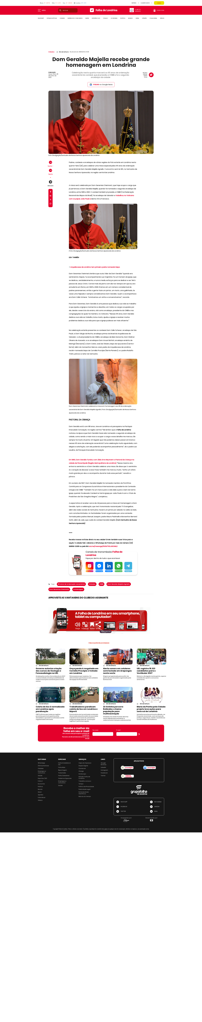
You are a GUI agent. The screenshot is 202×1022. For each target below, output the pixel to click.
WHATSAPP (41, 18)
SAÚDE (87, 18)
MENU (44, 10)
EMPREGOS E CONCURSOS (75, 18)
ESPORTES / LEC (96, 18)
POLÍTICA (122, 18)
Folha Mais (61, 767)
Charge (81, 771)
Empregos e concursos (42, 772)
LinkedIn (103, 767)
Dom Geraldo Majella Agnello (119, 584)
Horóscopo (82, 774)
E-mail (118, 730)
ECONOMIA (114, 18)
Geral (39, 792)
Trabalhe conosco (85, 781)
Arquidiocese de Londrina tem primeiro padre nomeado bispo (95, 267)
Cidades (51, 52)
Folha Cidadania (63, 775)
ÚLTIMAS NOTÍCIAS (52, 18)
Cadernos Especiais (65, 778)
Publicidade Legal (84, 789)
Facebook (104, 773)
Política (40, 786)
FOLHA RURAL (153, 18)
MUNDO (130, 18)
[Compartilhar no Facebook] (50, 192)
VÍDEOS (162, 18)
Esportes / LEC (42, 778)
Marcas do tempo (85, 796)
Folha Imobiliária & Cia (64, 764)
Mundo (40, 789)
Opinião (40, 795)
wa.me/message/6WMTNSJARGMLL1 (103, 546)
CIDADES (62, 18)
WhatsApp (41, 763)
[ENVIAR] (139, 734)
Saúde (40, 775)
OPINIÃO (144, 18)
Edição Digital (83, 766)
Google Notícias (103, 764)
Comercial (82, 768)
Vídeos (40, 800)
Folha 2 (40, 781)
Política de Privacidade (86, 786)
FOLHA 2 (105, 18)
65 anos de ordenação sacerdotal (71, 584)
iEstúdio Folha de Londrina (84, 777)
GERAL (137, 18)
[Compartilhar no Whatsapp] (50, 204)
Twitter (103, 775)
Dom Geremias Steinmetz (59, 589)
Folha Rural (41, 797)
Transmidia (62, 773)
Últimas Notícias (43, 766)
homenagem (78, 589)
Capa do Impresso (85, 763)
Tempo (81, 784)
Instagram (104, 770)
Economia (41, 784)
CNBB (101, 584)
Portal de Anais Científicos (84, 793)
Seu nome (95, 730)
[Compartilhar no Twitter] (50, 200)
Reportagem (62, 770)
